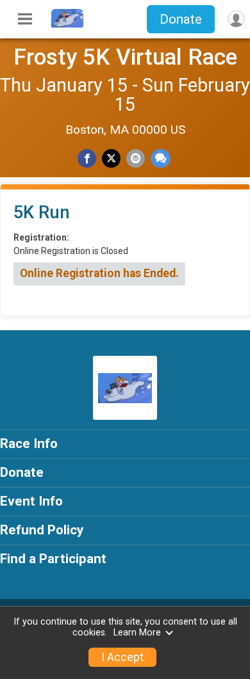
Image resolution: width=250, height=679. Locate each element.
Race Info (29, 443)
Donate (181, 19)
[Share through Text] (161, 158)
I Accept (122, 657)
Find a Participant (53, 558)
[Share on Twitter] (111, 158)
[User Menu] (236, 19)
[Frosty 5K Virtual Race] (67, 24)
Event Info (31, 501)
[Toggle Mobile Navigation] (25, 19)
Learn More (137, 632)
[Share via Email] (135, 158)
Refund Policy (41, 530)
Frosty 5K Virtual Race (125, 57)
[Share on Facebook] (87, 158)
